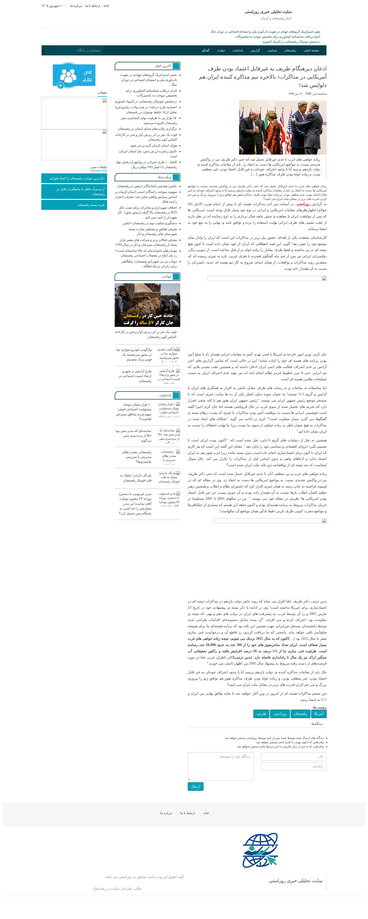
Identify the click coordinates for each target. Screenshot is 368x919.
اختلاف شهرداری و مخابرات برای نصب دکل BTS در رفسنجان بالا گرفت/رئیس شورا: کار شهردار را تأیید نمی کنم (147, 212)
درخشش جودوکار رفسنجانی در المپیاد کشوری (291, 41)
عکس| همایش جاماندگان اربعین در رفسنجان (147, 186)
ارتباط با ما (92, 6)
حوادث (221, 50)
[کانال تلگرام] (74, 75)
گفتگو (206, 50)
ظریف (261, 714)
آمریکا (318, 714)
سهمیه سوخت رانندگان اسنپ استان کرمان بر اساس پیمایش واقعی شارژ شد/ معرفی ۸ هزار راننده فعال (146, 196)
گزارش (255, 50)
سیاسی (272, 50)
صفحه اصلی (311, 50)
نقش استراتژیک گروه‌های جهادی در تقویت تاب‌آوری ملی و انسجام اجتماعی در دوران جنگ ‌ (265, 31)
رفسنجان (290, 50)
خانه (106, 6)
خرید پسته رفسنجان (91, 205)
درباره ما (76, 6)
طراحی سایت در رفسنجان (112, 888)
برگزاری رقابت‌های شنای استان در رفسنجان (147, 128)
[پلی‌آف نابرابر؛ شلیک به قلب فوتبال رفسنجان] (147, 485)
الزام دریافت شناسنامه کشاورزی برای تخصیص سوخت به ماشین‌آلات (277, 36)
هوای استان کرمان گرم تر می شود (153, 145)
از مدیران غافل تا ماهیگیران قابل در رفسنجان (81, 191)
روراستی (280, 714)
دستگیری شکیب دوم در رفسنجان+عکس (150, 223)
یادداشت (238, 50)
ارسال (195, 786)
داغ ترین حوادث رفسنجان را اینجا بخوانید (77, 178)
